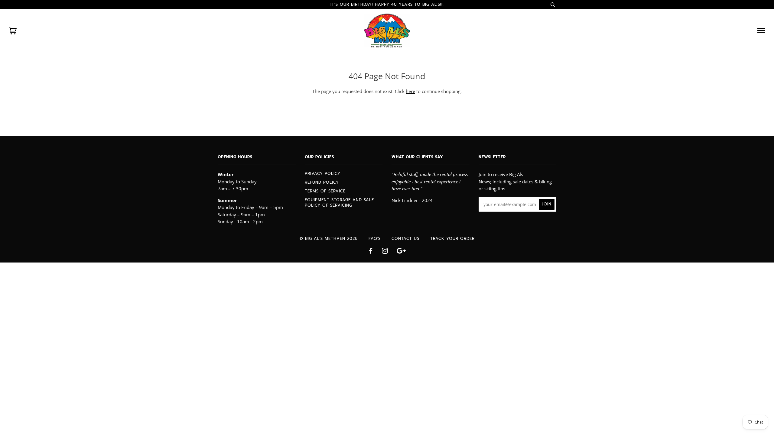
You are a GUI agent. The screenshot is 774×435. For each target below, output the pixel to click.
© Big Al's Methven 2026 (329, 238)
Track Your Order (452, 238)
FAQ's (375, 238)
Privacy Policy (322, 173)
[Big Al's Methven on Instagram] (385, 252)
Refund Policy (322, 182)
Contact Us (405, 238)
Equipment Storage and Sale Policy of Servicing (339, 202)
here (410, 91)
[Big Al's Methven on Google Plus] (401, 252)
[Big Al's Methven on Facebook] (371, 252)
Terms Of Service (325, 191)
